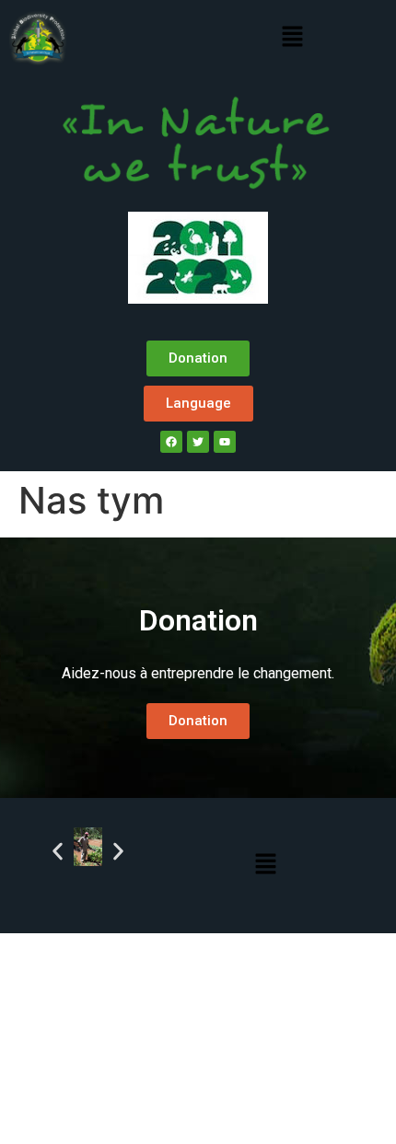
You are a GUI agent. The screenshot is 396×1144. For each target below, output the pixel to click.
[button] (292, 37)
